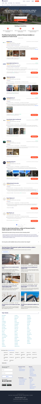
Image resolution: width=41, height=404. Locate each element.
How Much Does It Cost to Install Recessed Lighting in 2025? (29, 268)
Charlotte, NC (12, 352)
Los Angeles (4, 322)
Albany (16, 331)
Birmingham (4, 315)
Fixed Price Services (22, 370)
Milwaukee (29, 343)
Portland (28, 315)
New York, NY (34, 354)
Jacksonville (4, 337)
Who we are (31, 380)
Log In (33, 1)
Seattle (28, 340)
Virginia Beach (29, 338)
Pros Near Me (31, 373)
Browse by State (11, 350)
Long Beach (4, 321)
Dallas (28, 327)
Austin (28, 325)
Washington (4, 334)
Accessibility (24, 397)
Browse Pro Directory (22, 369)
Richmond (28, 337)
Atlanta (3, 343)
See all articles (5, 251)
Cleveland (16, 343)
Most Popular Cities (4, 350)
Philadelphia (29, 318)
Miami (3, 338)
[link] (20, 42)
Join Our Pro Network (22, 380)
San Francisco (4, 328)
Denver (3, 331)
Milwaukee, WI (17, 354)
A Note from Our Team (33, 374)
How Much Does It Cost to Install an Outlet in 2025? (10, 268)
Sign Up (37, 1)
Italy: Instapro (20, 395)
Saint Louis (16, 328)
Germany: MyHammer (15, 395)
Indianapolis (4, 346)
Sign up (7, 376)
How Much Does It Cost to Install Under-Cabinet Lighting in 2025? (9, 286)
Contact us (31, 385)
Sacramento (4, 325)
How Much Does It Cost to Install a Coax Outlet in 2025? (11, 305)
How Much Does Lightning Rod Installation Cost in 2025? (30, 305)
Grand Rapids (17, 322)
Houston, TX (34, 352)
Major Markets (5, 312)
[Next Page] (25, 224)
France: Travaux (10, 395)
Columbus (16, 344)
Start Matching (20, 20)
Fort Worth (29, 330)
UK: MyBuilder (31, 395)
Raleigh (16, 338)
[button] (10, 53)
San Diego (3, 327)
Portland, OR (12, 357)
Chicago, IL (17, 352)
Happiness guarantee (33, 386)
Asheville (16, 334)
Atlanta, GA (6, 352)
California (18, 397)
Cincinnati (16, 341)
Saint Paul (16, 325)
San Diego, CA (29, 357)
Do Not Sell (21, 397)
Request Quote (34, 58)
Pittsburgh (29, 319)
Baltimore (16, 318)
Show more (36, 49)
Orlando (3, 340)
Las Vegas (16, 330)
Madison (28, 341)
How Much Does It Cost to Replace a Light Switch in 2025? (29, 286)
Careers (31, 381)
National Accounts (21, 384)
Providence (29, 321)
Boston (16, 319)
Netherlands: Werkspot (26, 395)
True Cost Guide (32, 369)
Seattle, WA (6, 360)
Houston (28, 331)
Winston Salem (17, 340)
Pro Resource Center (22, 381)
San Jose (3, 330)
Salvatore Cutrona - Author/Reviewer (27, 265)
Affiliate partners (32, 388)
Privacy (16, 397)
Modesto (3, 324)
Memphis (28, 322)
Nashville (28, 324)
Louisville (16, 315)
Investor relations (32, 384)
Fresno (3, 319)
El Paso (28, 328)
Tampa (3, 341)
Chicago (3, 344)
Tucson (3, 318)
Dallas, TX (22, 352)
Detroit (16, 321)
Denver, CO (28, 352)
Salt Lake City (29, 334)
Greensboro (16, 337)
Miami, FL (11, 354)
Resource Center (32, 370)
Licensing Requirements (33, 375)
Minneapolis (16, 324)
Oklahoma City (17, 346)
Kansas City (16, 327)
